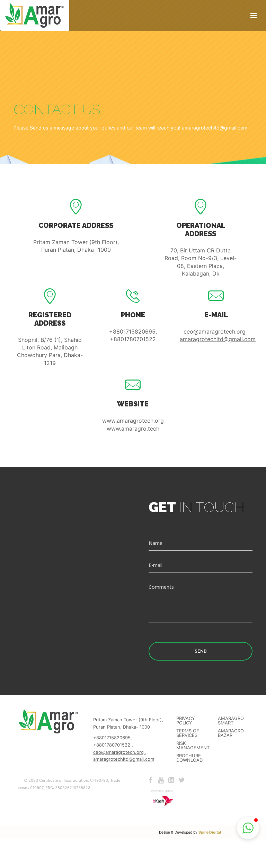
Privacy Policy (185, 720)
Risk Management (193, 745)
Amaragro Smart (231, 720)
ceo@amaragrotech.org (215, 331)
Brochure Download (189, 757)
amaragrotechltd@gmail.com (218, 339)
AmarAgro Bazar (231, 733)
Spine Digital (209, 832)
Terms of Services (187, 733)
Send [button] (201, 651)
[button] (248, 828)
